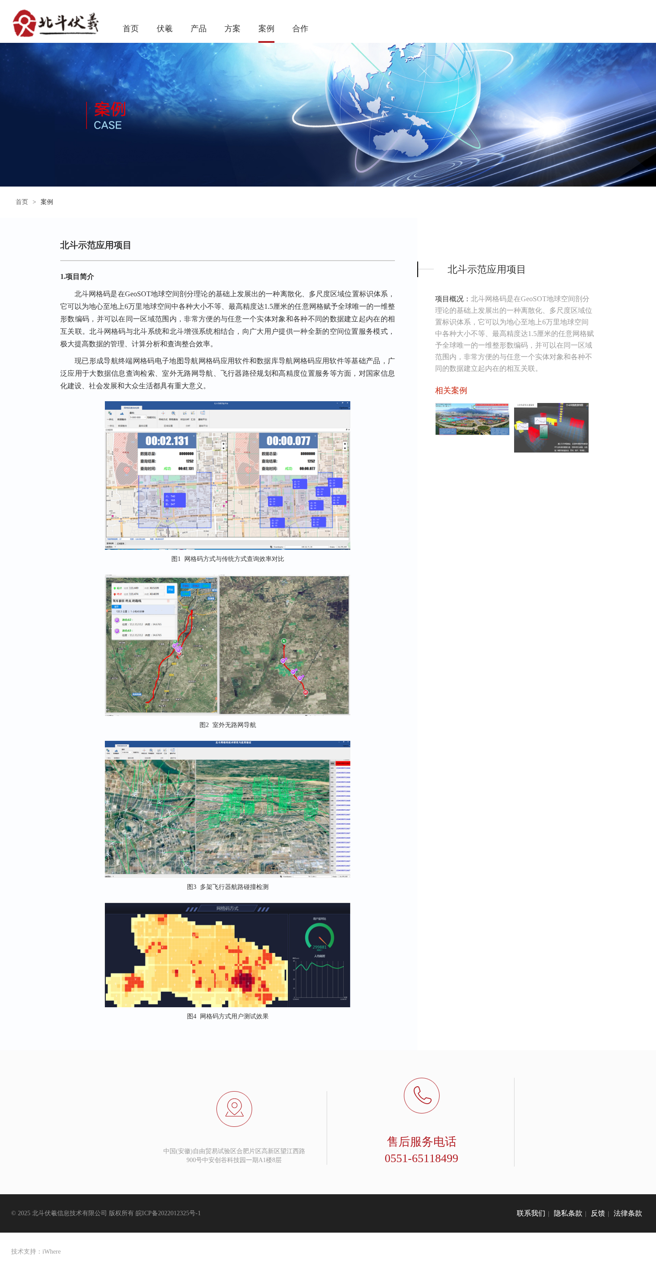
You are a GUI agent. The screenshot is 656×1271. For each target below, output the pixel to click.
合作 (300, 28)
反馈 (598, 1213)
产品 (199, 28)
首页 (131, 28)
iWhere (51, 1251)
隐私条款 (568, 1213)
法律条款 (628, 1213)
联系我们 (531, 1213)
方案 (232, 28)
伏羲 (165, 28)
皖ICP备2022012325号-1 (168, 1213)
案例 (266, 28)
